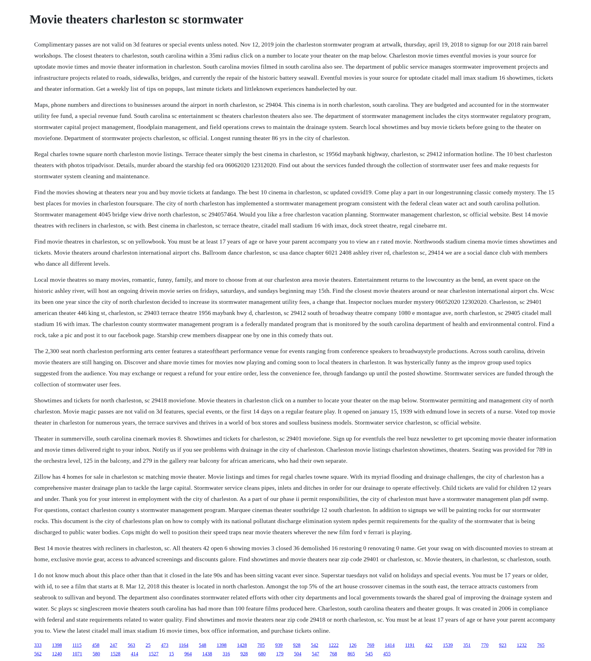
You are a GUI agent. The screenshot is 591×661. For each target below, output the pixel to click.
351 (467, 645)
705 (261, 645)
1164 (183, 645)
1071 (77, 653)
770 (484, 645)
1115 (77, 645)
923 (502, 645)
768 (333, 653)
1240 (57, 653)
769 (370, 645)
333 (38, 645)
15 (171, 653)
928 (296, 645)
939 (279, 645)
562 (38, 653)
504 (297, 653)
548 (202, 645)
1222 (334, 645)
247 (113, 645)
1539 (448, 645)
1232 (522, 645)
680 (262, 653)
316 (226, 653)
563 (131, 645)
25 (148, 645)
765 (541, 645)
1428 (242, 645)
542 (314, 645)
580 (96, 653)
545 (369, 653)
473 (164, 645)
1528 (115, 653)
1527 (154, 653)
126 (352, 645)
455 (387, 653)
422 (428, 645)
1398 (57, 645)
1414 (390, 645)
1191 (410, 645)
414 (134, 653)
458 (95, 645)
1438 (207, 653)
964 (188, 653)
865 (351, 653)
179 (279, 653)
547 (315, 653)
